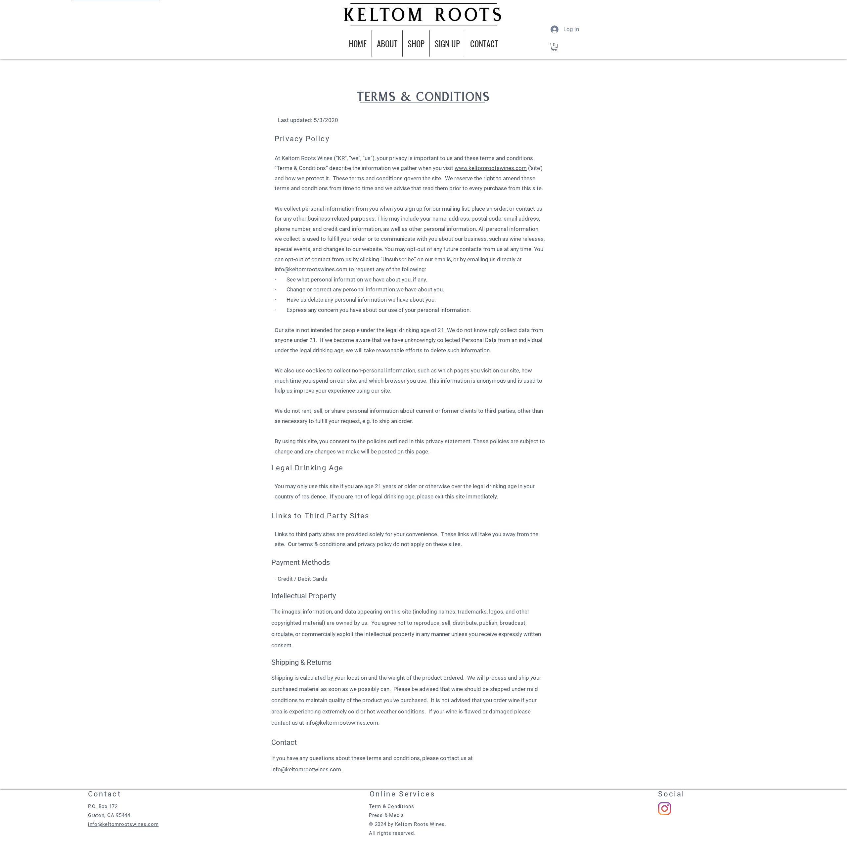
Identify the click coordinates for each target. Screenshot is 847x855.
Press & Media (386, 815)
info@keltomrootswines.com (311, 269)
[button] (554, 47)
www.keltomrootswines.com (491, 168)
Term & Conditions (391, 806)
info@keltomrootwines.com (306, 769)
